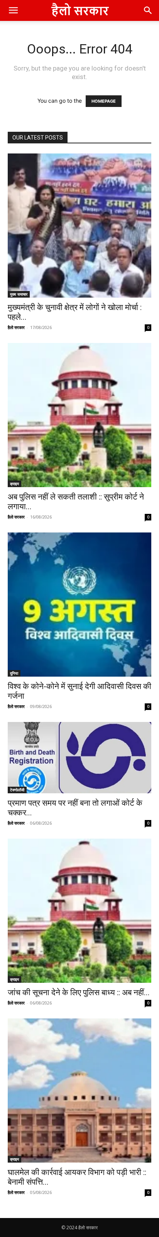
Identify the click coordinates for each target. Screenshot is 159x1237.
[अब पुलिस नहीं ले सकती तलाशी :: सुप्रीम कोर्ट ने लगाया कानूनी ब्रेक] (79, 415)
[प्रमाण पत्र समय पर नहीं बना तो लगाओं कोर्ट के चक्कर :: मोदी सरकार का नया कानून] (79, 757)
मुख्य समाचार (18, 294)
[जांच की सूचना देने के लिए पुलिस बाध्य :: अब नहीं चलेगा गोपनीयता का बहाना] (79, 911)
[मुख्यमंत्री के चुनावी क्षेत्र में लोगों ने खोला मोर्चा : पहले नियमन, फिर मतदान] (79, 225)
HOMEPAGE (103, 101)
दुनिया (14, 673)
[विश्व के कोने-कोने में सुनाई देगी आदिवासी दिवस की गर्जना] (79, 604)
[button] (13, 10)
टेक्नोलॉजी (17, 790)
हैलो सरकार (16, 327)
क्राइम (14, 483)
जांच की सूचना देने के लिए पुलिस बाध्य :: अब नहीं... (79, 992)
